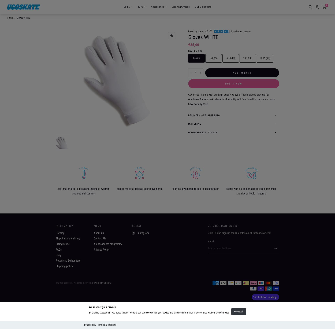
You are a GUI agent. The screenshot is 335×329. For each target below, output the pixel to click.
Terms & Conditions (107, 324)
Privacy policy (89, 324)
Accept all (238, 311)
